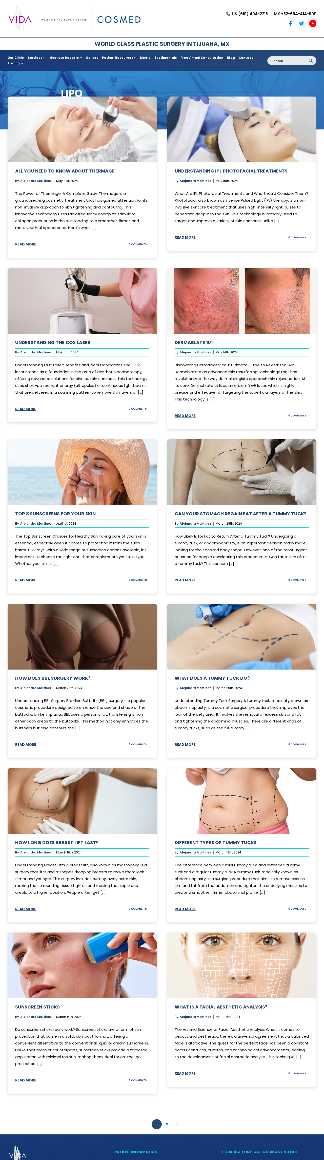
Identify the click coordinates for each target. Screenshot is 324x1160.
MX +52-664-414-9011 (295, 13)
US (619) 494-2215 (250, 13)
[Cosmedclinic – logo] (75, 4)
